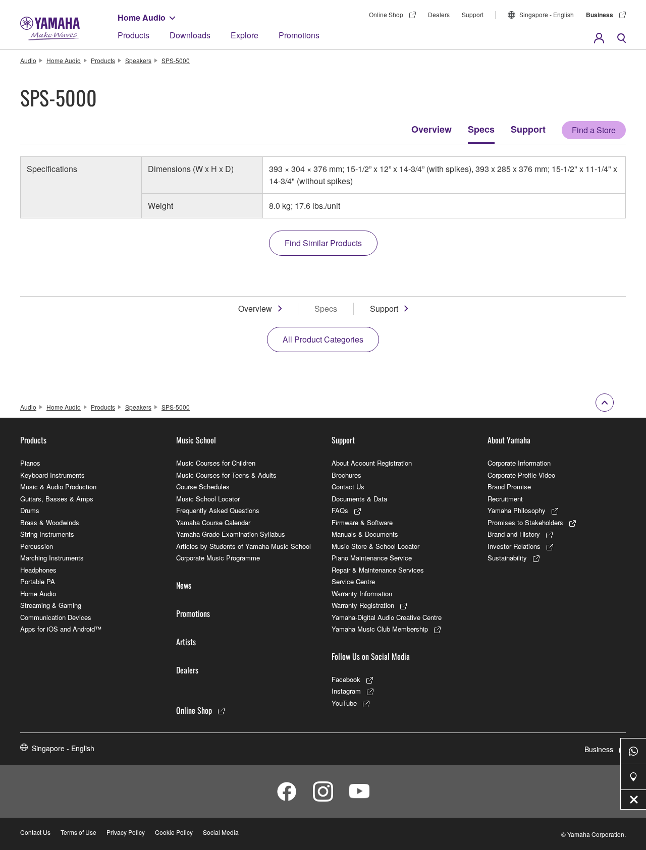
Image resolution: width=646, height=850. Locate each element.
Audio (28, 60)
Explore (244, 35)
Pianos (30, 463)
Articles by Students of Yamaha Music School (243, 546)
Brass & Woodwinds (49, 522)
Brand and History (514, 534)
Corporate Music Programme (218, 557)
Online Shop (386, 14)
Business (599, 14)
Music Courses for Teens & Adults (226, 475)
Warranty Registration (363, 605)
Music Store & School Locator (375, 546)
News (183, 585)
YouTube (344, 703)
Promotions (299, 35)
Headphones (38, 570)
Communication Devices (55, 617)
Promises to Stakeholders (525, 522)
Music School (196, 440)
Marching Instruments (52, 557)
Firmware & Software (362, 522)
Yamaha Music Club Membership (380, 629)
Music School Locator (208, 498)
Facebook (346, 679)
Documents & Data (359, 498)
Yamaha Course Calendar (213, 522)
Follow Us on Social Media (371, 656)
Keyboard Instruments (52, 475)
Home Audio (142, 17)
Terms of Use (78, 832)
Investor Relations (514, 546)
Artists (186, 642)
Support (472, 14)
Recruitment (505, 498)
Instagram (346, 691)
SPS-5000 (176, 60)
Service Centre (353, 581)
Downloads (190, 35)
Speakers (138, 60)
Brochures (346, 475)
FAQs (340, 510)
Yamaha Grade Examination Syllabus (230, 534)
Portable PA (37, 581)
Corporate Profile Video (521, 475)
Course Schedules (203, 486)
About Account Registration (372, 463)
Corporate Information (519, 463)
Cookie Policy (174, 832)
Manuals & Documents (365, 534)
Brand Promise (509, 486)
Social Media (221, 832)
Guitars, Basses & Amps (56, 498)
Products (133, 35)
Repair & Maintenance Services (378, 570)
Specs (481, 129)
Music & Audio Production (58, 486)
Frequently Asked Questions (217, 510)
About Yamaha (509, 440)
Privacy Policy (125, 832)
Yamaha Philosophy (517, 510)
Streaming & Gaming (50, 605)
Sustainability (507, 557)
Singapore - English (546, 14)
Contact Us (348, 486)
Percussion (36, 546)
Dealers (439, 14)
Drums (29, 510)
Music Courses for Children (215, 463)
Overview (431, 129)
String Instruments (47, 534)
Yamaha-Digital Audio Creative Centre (387, 617)
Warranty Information (362, 593)
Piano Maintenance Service (372, 557)
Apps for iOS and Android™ (60, 629)
